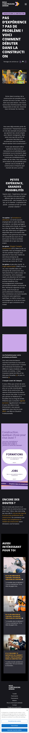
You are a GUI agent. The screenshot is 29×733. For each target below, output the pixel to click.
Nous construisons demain (14, 703)
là (9, 377)
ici (16, 375)
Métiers (14, 700)
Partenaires (14, 696)
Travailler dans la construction (14, 13)
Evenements (14, 698)
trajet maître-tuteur (9, 266)
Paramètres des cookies (14, 721)
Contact (14, 705)
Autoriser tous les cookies (14, 730)
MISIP (4, 411)
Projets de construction (14, 707)
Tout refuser (14, 725)
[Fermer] (27, 710)
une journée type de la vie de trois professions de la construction (14, 515)
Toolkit (14, 694)
